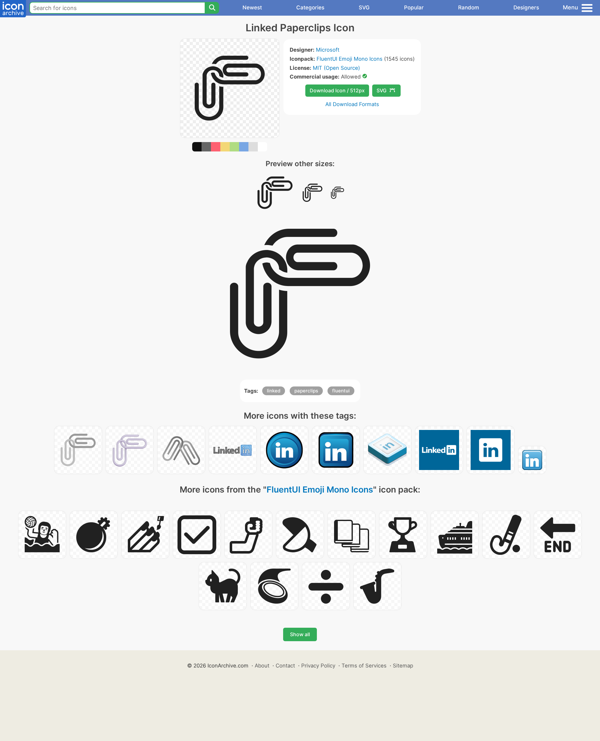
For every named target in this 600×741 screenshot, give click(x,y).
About (262, 665)
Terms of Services (364, 665)
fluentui (341, 391)
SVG (364, 7)
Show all (300, 634)
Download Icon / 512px (337, 90)
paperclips (306, 391)
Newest (252, 7)
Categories (310, 7)
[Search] (212, 8)
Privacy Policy (318, 665)
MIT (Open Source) (336, 68)
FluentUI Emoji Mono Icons (349, 59)
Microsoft (327, 50)
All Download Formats (352, 104)
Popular (414, 7)
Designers (526, 7)
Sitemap (403, 665)
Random (468, 7)
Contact (285, 665)
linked (273, 391)
